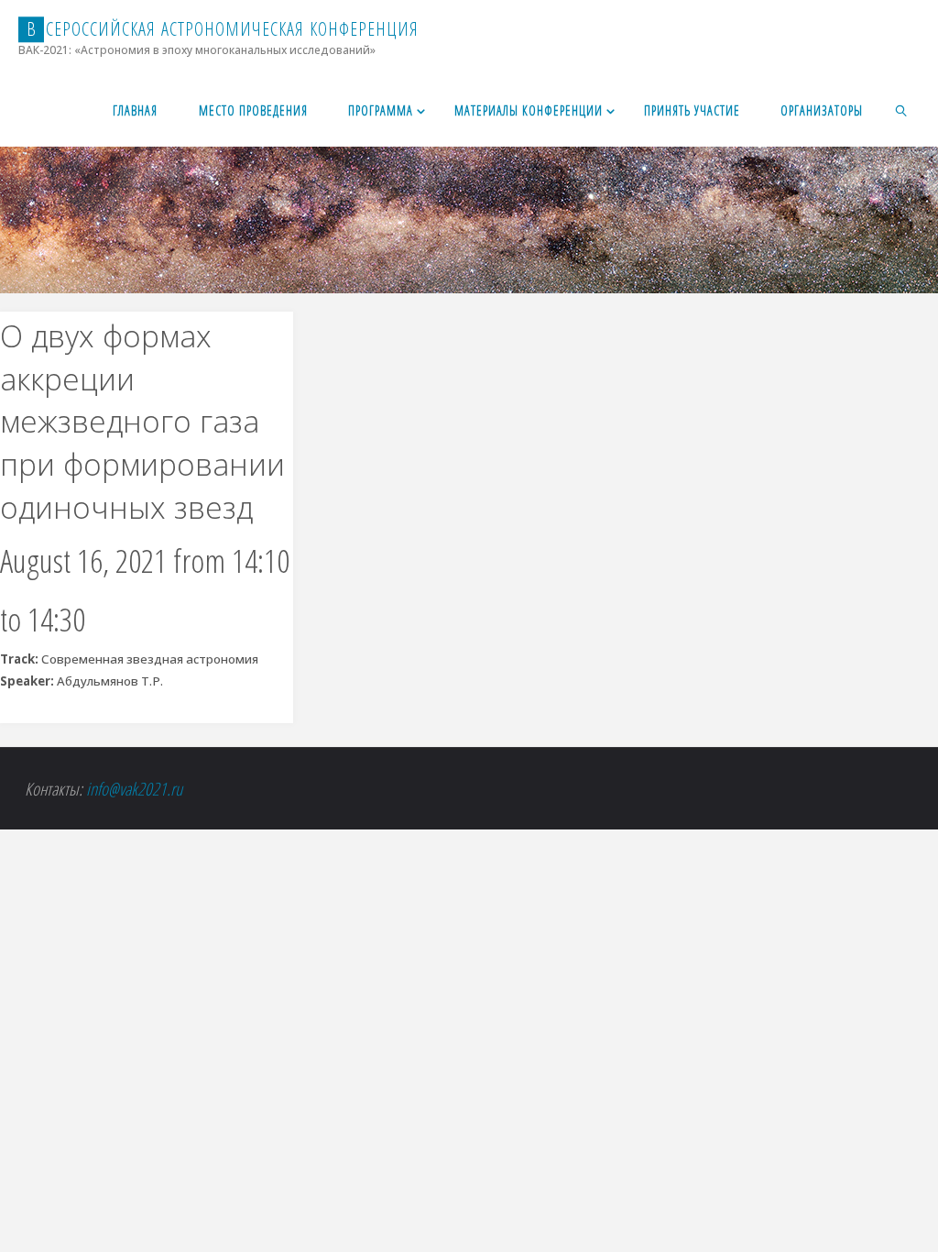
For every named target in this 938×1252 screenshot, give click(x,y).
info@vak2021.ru (134, 788)
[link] (902, 110)
